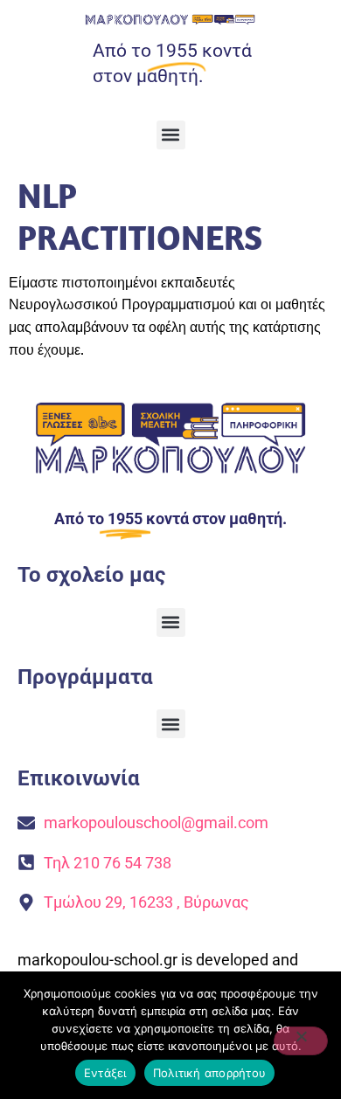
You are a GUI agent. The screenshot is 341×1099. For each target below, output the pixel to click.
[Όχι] (301, 1040)
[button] (171, 135)
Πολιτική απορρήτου (210, 1073)
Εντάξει (105, 1073)
